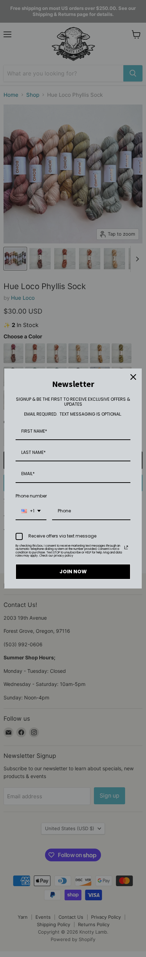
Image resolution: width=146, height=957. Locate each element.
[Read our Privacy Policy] (126, 547)
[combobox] (31, 511)
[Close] (133, 376)
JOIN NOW (73, 571)
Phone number (31, 496)
